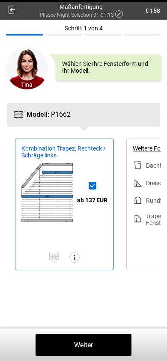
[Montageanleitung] (54, 257)
